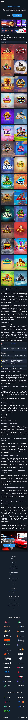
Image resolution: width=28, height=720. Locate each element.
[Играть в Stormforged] (21, 278)
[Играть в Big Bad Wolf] (21, 68)
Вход (8, 15)
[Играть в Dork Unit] (21, 149)
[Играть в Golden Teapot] (21, 230)
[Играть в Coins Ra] (7, 116)
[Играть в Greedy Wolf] (21, 133)
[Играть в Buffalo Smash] (7, 84)
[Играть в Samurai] (7, 52)
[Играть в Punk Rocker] (7, 68)
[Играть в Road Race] (7, 246)
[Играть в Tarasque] (7, 197)
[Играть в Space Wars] (7, 214)
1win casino (13, 343)
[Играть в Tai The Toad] (21, 165)
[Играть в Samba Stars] (21, 214)
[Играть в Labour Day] (21, 197)
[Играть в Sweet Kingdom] (7, 100)
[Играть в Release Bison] (21, 262)
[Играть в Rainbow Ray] (7, 181)
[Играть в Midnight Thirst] (21, 52)
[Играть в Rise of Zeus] (7, 165)
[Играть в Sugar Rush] (7, 133)
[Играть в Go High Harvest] (7, 278)
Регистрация (17, 15)
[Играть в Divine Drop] (7, 262)
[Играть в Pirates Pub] (7, 230)
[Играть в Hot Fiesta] (21, 246)
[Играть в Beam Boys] (21, 181)
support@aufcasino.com (14, 590)
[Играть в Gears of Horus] (21, 100)
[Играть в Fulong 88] (21, 84)
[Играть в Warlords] (7, 149)
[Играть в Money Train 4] (21, 116)
